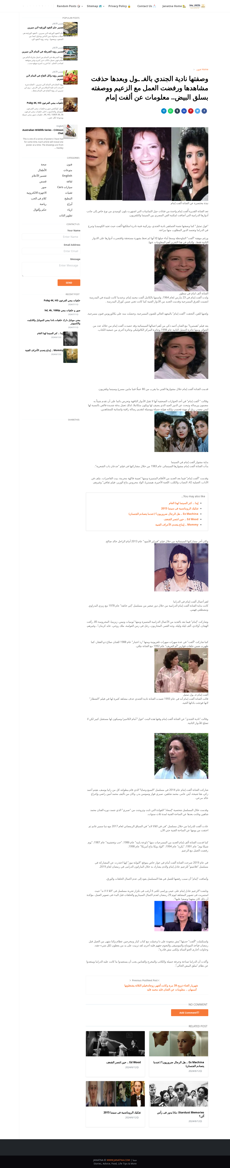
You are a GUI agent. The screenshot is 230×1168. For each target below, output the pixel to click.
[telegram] (45, 6)
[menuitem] (174, 6)
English (60, 126)
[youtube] (30, 6)
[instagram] (36, 6)
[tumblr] (42, 6)
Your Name (73, 230)
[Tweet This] (197, 111)
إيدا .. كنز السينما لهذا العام (183, 503)
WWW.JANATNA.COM (118, 1160)
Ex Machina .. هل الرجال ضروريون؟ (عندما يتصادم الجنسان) (163, 514)
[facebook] (51, 6)
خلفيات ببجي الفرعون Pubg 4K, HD (45, 102)
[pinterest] (39, 6)
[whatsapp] (33, 6)
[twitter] (48, 6)
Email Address (72, 244)
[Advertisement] (147, 39)
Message (75, 259)
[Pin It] (190, 111)
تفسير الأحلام (57, 23)
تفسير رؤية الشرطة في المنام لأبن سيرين (42, 51)
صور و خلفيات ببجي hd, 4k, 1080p (62, 310)
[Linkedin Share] (184, 111)
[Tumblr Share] (177, 111)
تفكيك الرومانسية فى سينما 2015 (179, 508)
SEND (69, 282)
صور (61, 99)
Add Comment (187, 1012)
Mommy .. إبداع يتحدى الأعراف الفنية (176, 524)
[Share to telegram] (164, 111)
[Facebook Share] (204, 111)
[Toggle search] (23, 6)
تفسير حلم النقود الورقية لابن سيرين (45, 27)
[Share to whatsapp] (170, 111)
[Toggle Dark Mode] (27, 6)
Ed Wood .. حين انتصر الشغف (181, 519)
